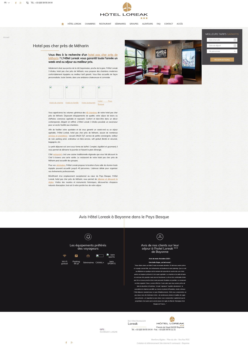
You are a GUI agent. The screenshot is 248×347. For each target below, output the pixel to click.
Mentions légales (158, 339)
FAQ (158, 24)
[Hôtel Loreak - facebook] (16, 3)
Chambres (90, 24)
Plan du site (172, 339)
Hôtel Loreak (74, 24)
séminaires (60, 165)
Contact (168, 24)
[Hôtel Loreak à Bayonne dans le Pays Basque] (124, 10)
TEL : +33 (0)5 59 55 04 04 (41, 3)
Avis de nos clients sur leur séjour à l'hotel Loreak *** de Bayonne (160, 248)
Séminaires (120, 24)
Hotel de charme (56, 103)
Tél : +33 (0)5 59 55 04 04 (142, 329)
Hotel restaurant (88, 103)
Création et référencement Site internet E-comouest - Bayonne (163, 343)
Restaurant (105, 24)
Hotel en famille (72, 103)
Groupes (134, 24)
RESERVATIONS (222, 59)
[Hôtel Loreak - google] (20, 3)
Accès (180, 24)
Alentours (147, 24)
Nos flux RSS (184, 339)
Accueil (6, 37)
